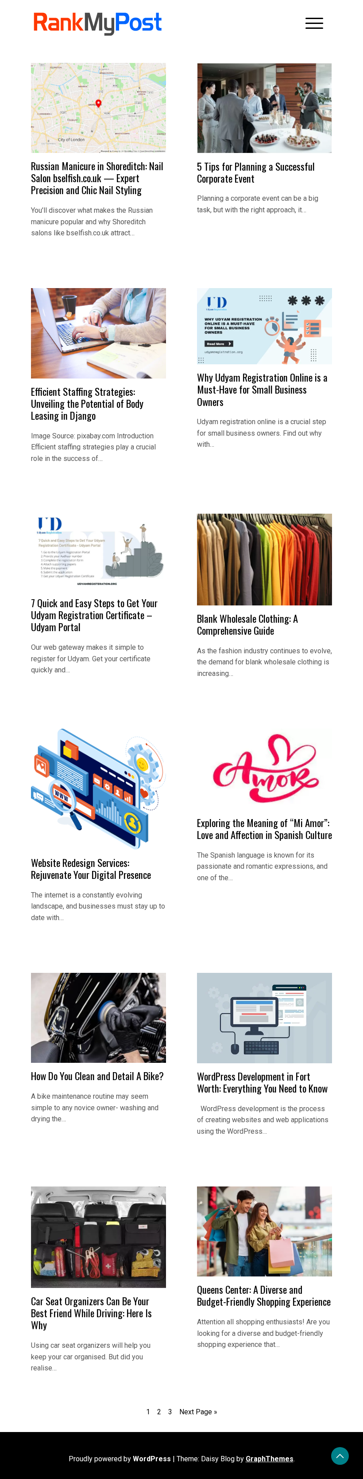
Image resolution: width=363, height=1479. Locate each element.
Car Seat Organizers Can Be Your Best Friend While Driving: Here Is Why (91, 1313)
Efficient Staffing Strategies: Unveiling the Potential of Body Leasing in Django (87, 403)
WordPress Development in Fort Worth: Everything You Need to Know (262, 1082)
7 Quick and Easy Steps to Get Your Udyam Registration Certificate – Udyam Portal (94, 615)
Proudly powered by (120, 1459)
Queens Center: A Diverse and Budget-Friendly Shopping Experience (264, 1295)
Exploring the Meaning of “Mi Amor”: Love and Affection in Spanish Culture (264, 828)
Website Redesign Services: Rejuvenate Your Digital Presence (91, 868)
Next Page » (198, 1412)
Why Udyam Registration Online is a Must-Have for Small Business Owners (262, 389)
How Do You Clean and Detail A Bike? (97, 1075)
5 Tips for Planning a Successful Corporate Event (256, 172)
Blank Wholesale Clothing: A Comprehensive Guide (247, 624)
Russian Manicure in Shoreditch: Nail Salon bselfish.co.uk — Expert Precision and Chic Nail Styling (97, 178)
